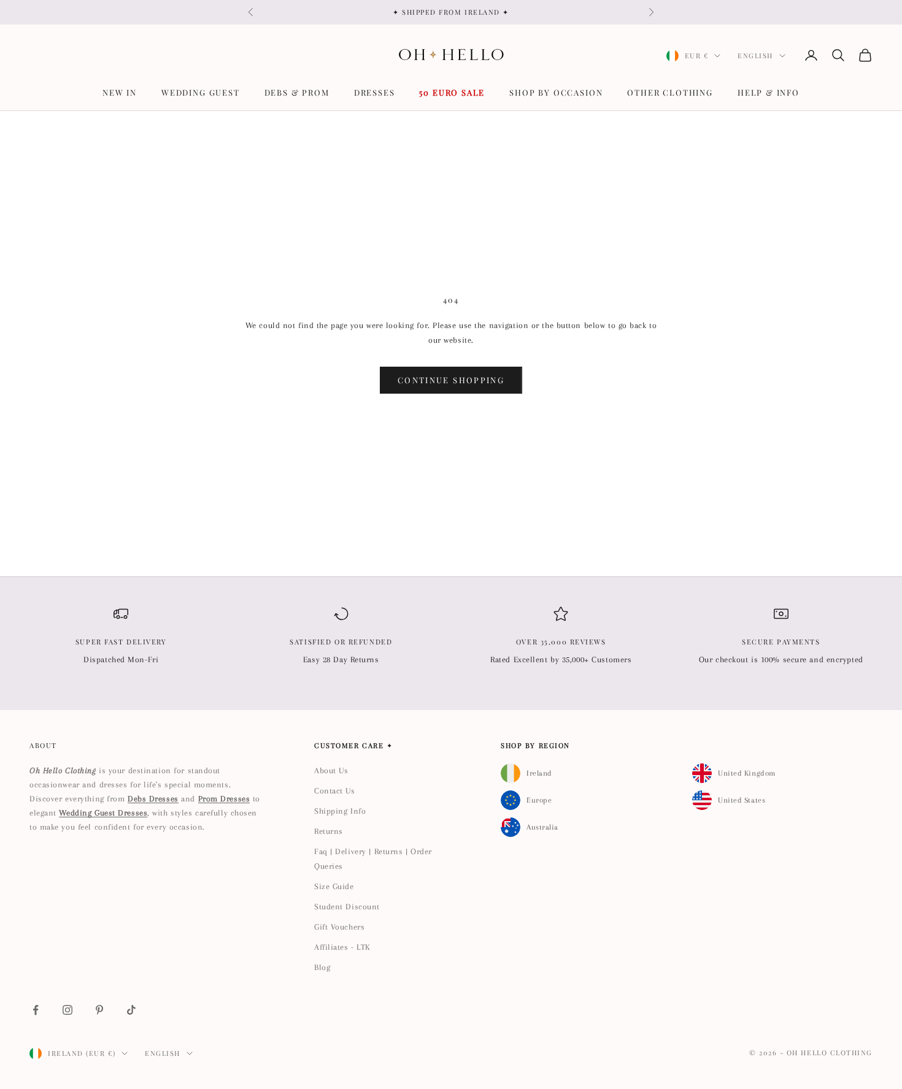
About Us (331, 770)
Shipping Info (340, 811)
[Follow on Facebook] (35, 1010)
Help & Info (769, 92)
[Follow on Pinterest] (99, 1010)
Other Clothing (669, 92)
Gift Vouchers (339, 926)
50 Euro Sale (452, 92)
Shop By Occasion (556, 92)
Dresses (374, 92)
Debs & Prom (297, 92)
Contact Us (334, 790)
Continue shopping (451, 380)
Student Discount (347, 906)
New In (119, 92)
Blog (322, 967)
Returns (328, 831)
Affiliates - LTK (342, 947)
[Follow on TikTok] (131, 1010)
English (755, 55)
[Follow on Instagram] (67, 1010)
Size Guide (334, 886)
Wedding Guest (200, 92)
